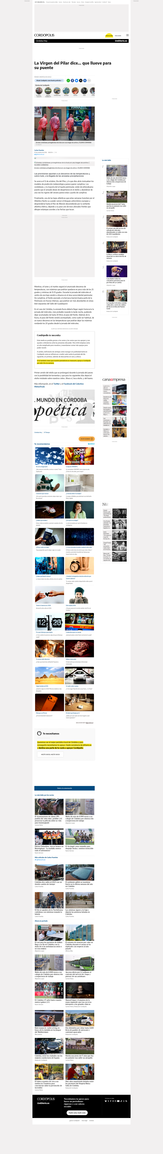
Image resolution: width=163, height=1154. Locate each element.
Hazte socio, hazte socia (50, 754)
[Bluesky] (76, 80)
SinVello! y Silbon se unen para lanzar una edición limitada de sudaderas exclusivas (106, 432)
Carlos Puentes (39, 150)
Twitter (56, 384)
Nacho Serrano (39, 853)
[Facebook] (72, 80)
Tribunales (74, 2)
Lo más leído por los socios (44, 795)
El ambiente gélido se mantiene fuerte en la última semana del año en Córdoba (79, 884)
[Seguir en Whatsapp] (124, 1101)
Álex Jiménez (38, 1034)
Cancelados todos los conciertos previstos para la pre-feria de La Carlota (115, 280)
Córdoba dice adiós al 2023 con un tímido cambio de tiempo (48, 883)
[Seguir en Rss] (126, 1101)
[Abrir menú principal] (127, 35)
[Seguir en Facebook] (110, 1101)
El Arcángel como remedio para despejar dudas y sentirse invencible (79, 847)
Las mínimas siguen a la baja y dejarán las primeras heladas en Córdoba (77, 912)
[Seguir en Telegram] (113, 1101)
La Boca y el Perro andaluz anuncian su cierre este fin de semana (116, 256)
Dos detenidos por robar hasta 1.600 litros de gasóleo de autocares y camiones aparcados (79, 1030)
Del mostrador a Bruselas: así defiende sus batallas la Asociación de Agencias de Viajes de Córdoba (107, 422)
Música (82, 2)
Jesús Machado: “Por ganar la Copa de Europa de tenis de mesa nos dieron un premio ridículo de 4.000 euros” (107, 535)
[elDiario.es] (47, 1103)
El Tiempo (47, 432)
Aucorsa (78, 2)
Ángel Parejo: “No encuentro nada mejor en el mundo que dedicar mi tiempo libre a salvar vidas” (107, 546)
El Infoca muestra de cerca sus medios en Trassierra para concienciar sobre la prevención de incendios (48, 1084)
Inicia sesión (118, 35)
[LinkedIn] (85, 80)
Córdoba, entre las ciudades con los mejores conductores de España (48, 1057)
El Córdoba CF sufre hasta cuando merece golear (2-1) (48, 1001)
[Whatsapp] (68, 80)
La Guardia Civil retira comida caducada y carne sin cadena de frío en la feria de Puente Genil (116, 306)
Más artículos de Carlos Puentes (46, 857)
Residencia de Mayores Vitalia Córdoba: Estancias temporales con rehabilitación (107, 400)
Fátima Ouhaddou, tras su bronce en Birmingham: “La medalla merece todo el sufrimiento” (49, 848)
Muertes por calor (67, 2)
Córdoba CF (104, 2)
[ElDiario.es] (121, 41)
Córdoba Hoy (41, 41)
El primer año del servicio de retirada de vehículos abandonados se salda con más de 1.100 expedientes (116, 231)
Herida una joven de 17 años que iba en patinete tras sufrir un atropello (79, 1057)
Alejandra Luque (70, 823)
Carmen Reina (39, 825)
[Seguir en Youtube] (118, 1101)
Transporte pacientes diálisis (52, 2)
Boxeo (109, 2)
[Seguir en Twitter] (108, 1101)
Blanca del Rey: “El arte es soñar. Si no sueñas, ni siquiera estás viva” (107, 557)
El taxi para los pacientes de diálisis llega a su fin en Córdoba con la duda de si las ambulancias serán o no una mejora (48, 945)
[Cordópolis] (47, 1099)
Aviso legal (84, 1120)
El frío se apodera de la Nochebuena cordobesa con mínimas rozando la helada (49, 912)
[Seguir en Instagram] (115, 1101)
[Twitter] (80, 80)
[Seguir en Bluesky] (106, 1101)
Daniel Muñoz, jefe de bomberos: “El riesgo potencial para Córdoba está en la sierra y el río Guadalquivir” (107, 513)
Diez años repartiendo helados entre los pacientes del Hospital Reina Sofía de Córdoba (79, 1083)
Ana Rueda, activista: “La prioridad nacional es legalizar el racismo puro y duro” (107, 524)
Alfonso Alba (69, 951)
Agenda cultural (98, 2)
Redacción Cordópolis (80, 1006)
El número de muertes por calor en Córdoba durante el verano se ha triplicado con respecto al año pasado (79, 945)
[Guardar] (89, 80)
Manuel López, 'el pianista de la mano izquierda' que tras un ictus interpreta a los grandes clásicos (78, 1002)
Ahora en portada (41, 921)
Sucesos (60, 2)
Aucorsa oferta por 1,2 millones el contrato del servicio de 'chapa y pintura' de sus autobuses (78, 974)
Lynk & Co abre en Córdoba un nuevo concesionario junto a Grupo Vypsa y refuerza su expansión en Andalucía (107, 389)
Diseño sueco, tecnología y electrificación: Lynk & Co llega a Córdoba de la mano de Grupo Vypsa (107, 411)
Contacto (91, 1120)
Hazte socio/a (109, 35)
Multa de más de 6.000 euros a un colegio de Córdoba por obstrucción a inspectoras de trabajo (79, 818)
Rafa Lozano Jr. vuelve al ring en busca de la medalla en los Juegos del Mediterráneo (48, 1030)
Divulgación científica (89, 2)
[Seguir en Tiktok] (121, 1101)
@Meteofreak (40, 154)
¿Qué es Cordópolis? (74, 1120)
